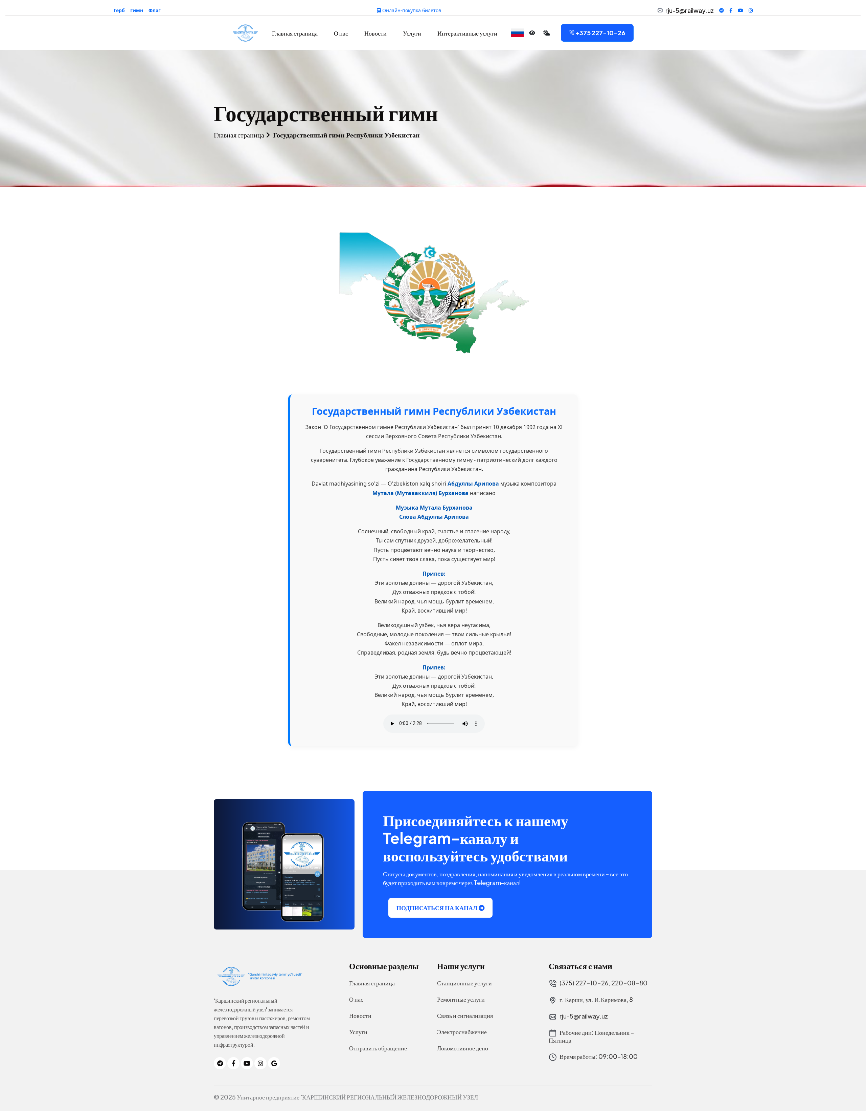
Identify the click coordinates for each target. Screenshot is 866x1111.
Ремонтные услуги (461, 999)
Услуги (412, 33)
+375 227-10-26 (600, 33)
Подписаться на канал (436, 908)
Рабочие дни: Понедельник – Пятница (591, 1036)
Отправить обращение (378, 1048)
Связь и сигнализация (465, 1015)
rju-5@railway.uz (689, 10)
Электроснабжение (462, 1032)
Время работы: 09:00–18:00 (598, 1056)
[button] (517, 32)
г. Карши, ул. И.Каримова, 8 (596, 999)
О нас (341, 33)
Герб (119, 10)
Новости (375, 33)
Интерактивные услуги (467, 33)
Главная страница (295, 33)
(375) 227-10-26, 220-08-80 (603, 983)
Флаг (155, 10)
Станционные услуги (464, 983)
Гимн (136, 10)
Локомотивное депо (462, 1048)
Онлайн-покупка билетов (411, 10)
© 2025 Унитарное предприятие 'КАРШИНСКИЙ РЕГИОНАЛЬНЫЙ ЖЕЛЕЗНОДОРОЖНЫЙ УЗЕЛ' (347, 1097)
